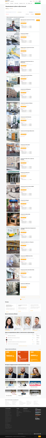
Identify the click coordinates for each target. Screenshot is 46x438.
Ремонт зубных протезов (36, 404)
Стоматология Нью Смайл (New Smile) (27, 269)
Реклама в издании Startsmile (26, 410)
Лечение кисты (35, 402)
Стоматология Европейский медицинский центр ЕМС (28, 228)
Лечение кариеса (29, 402)
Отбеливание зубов (29, 403)
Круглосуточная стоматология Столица (28, 19)
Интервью (29, 3)
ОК (39, 436)
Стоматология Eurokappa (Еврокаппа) (27, 130)
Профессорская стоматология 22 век (27, 47)
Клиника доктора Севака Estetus (26, 75)
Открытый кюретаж (36, 403)
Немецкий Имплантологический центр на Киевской (14, 337)
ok (38, 433)
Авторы (17, 410)
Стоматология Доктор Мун (25, 214)
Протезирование (21, 404)
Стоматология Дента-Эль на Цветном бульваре (27, 159)
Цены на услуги (16, 3)
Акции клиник (21, 3)
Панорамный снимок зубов (8, 404)
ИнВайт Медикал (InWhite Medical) (12, 335)
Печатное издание (18, 411)
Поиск (37, 1)
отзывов (27, 21)
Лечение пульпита (7, 403)
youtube (37, 433)
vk (35, 433)
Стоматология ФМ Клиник (25, 283)
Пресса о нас (18, 413)
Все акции (40, 349)
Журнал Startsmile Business (19, 412)
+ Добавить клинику (37, 3)
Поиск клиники (7, 3)
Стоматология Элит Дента (25, 144)
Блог (26, 3)
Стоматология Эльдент (25, 200)
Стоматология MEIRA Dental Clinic (27, 255)
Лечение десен (7, 402)
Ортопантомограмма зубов (22, 403)
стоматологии (8, 410)
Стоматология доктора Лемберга (26, 103)
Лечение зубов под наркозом (22, 402)
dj (34, 433)
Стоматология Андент (24, 33)
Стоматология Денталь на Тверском (27, 242)
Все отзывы (32, 310)
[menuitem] (7, 3)
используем (7, 436)
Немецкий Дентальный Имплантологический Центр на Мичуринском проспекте (9, 306)
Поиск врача (11, 3)
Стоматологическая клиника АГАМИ (27, 186)
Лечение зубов (14, 402)
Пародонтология (14, 404)
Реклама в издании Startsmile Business (27, 411)
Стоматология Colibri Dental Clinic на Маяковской (27, 62)
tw (40, 433)
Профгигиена (28, 404)
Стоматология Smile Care (25, 172)
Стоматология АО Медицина (26, 89)
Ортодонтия (13, 403)
